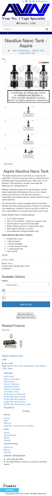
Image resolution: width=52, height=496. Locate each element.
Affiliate (7, 437)
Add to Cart (26, 304)
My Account (43, 1)
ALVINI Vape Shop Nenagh (14, 399)
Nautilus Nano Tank (27, 53)
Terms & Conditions (11, 384)
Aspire (10, 263)
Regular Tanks (38, 50)
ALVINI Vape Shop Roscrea (15, 401)
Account (7, 418)
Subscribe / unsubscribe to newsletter (19, 425)
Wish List (7, 423)
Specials (7, 440)
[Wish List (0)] (26, 1)
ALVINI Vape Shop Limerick (15, 396)
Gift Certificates (10, 435)
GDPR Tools (9, 376)
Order (6, 420)
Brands (6, 432)
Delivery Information (12, 379)
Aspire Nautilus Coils (12, 355)
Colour (5, 280)
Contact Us (8, 447)
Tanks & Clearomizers (21, 50)
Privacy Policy (9, 381)
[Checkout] (33, 1)
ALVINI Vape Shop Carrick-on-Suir (17, 404)
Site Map (7, 452)
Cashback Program (11, 386)
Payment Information (12, 389)
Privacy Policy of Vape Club (14, 394)
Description (8, 164)
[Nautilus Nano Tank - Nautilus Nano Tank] (28, 81)
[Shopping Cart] (30, 1)
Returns (7, 449)
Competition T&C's (11, 391)
